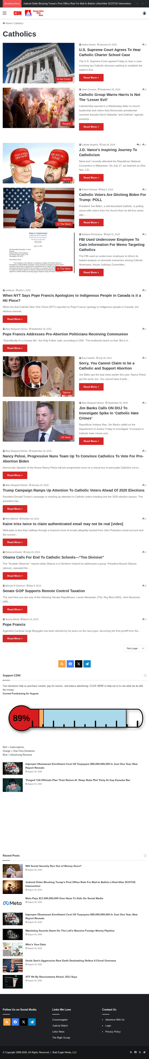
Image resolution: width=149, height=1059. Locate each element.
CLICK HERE (97, 686)
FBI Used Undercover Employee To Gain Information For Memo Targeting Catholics (111, 245)
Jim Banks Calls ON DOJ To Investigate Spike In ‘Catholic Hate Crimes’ (109, 413)
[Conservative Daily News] (29, 13)
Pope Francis (14, 624)
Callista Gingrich (90, 144)
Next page (132, 648)
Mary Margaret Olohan (16, 329)
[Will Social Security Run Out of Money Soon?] (13, 871)
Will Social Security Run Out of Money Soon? (53, 866)
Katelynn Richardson (92, 234)
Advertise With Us (114, 1019)
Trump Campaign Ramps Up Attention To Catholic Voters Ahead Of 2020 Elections (73, 490)
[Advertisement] (74, 822)
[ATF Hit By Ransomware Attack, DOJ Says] (13, 982)
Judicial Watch (60, 1025)
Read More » (91, 77)
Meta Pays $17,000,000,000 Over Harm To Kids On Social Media (64, 898)
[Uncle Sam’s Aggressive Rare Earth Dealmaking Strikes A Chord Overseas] (13, 965)
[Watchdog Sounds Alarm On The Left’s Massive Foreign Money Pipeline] (13, 934)
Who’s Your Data (35, 944)
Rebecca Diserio (13, 552)
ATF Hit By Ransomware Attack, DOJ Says (51, 976)
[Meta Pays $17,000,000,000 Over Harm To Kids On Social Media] (13, 903)
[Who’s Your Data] (13, 949)
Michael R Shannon (15, 586)
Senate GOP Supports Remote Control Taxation (44, 591)
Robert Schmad (89, 189)
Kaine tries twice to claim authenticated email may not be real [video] (63, 524)
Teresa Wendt (12, 619)
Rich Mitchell (11, 519)
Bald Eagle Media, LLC (65, 1052)
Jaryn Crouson (89, 89)
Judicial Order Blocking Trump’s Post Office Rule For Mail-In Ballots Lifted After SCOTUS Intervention (77, 3)
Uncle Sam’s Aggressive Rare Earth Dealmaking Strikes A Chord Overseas (70, 960)
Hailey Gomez (89, 44)
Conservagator (60, 1019)
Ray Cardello (88, 358)
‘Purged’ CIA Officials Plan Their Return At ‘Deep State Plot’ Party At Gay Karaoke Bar (77, 780)
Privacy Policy (113, 1031)
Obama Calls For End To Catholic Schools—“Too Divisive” (53, 557)
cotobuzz (9, 290)
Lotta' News (58, 1031)
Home (8, 23)
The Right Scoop (61, 1037)
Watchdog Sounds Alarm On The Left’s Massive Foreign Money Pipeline (69, 930)
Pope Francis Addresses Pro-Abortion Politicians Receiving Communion (65, 334)
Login (108, 1025)
